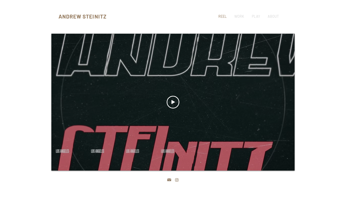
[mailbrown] (169, 180)
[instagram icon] (177, 180)
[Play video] (173, 102)
